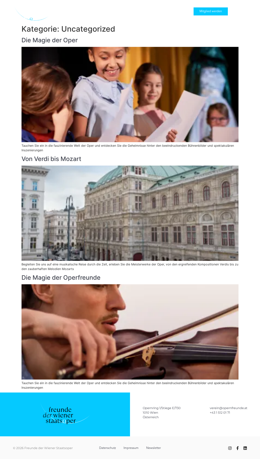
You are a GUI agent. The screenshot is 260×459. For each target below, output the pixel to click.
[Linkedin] (245, 448)
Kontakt (183, 11)
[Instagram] (230, 448)
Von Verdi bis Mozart (51, 159)
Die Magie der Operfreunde (61, 277)
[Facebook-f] (237, 448)
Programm (104, 11)
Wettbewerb (163, 11)
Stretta (144, 11)
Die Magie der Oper (50, 40)
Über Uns (123, 11)
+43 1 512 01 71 (220, 412)
